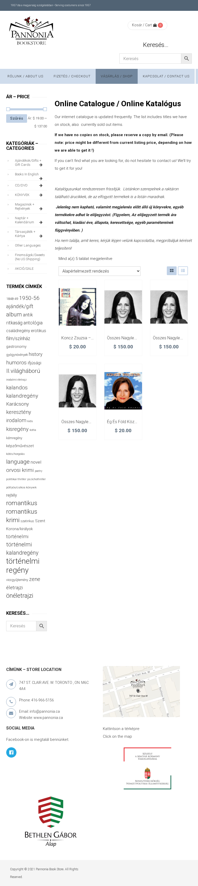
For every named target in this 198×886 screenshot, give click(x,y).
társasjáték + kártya (25, 234)
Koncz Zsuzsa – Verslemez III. (89, 337)
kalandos (17, 387)
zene (34, 579)
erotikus (38, 330)
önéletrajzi (19, 595)
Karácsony (17, 404)
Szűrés (16, 118)
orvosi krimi (20, 470)
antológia (33, 322)
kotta (33, 430)
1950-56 (29, 298)
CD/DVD (21, 185)
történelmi (17, 536)
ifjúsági (34, 362)
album (14, 314)
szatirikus (27, 521)
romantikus (21, 503)
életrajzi (14, 587)
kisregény (17, 429)
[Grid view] (172, 270)
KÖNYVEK (22, 195)
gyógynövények (17, 355)
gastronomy (16, 346)
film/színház (18, 338)
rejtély (11, 495)
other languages (28, 245)
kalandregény (22, 396)
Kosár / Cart (142, 25)
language (18, 461)
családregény (18, 330)
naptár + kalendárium (24, 220)
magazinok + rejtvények (24, 206)
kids (30, 421)
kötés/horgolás (15, 454)
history (35, 354)
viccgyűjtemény (17, 580)
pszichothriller (36, 479)
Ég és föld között (123, 421)
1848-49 (12, 299)
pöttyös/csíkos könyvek (21, 487)
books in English (27, 174)
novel (36, 462)
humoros (16, 362)
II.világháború (23, 370)
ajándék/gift (19, 306)
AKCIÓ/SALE (24, 268)
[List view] (183, 270)
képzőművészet (20, 446)
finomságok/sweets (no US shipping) (30, 257)
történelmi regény (22, 566)
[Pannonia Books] (32, 31)
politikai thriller (16, 479)
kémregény (14, 438)
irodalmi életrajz (16, 379)
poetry (38, 471)
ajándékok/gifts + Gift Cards (28, 163)
